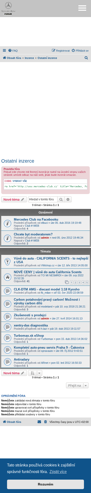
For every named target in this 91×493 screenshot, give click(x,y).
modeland (46, 306)
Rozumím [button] (45, 484)
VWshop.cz (48, 265)
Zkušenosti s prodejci (30, 315)
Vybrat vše (20, 181)
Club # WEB (32, 225)
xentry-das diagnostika (31, 325)
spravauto (47, 350)
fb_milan (46, 292)
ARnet (44, 362)
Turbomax (47, 338)
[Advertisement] (45, 31)
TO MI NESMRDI (51, 275)
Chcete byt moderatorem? (33, 234)
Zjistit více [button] (58, 472)
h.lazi (44, 328)
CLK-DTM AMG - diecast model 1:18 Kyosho (47, 289)
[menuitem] (13, 51)
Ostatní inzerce (17, 161)
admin (45, 237)
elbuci (44, 222)
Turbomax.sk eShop (29, 335)
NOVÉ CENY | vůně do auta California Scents (48, 272)
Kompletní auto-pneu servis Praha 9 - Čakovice (49, 347)
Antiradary (21, 359)
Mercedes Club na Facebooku (36, 219)
